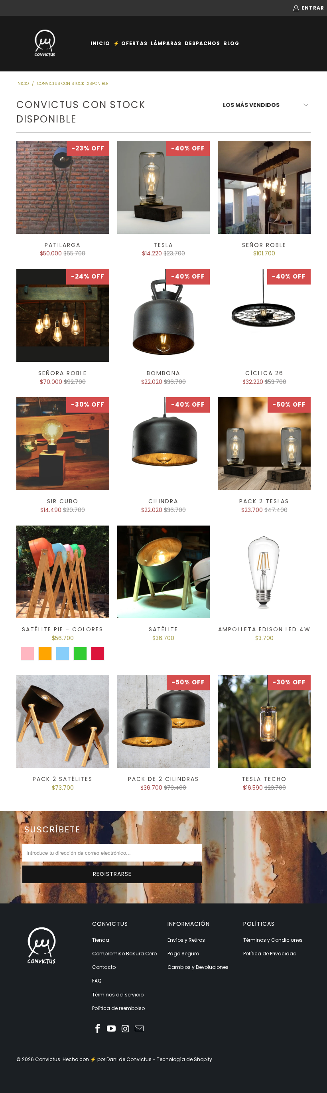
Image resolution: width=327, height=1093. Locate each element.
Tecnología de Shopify (184, 1059)
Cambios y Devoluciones (198, 967)
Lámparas (166, 43)
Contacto (104, 967)
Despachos (202, 43)
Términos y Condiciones (273, 940)
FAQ (96, 980)
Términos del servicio (118, 994)
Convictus (47, 1059)
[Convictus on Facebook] (98, 1029)
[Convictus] (45, 43)
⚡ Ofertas (130, 43)
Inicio (100, 43)
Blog (231, 43)
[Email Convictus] (140, 1029)
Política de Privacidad (270, 953)
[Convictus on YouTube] (112, 1029)
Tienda (100, 940)
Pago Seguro (183, 953)
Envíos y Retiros (186, 940)
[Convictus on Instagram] (126, 1029)
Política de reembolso (118, 1008)
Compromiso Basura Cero (124, 953)
